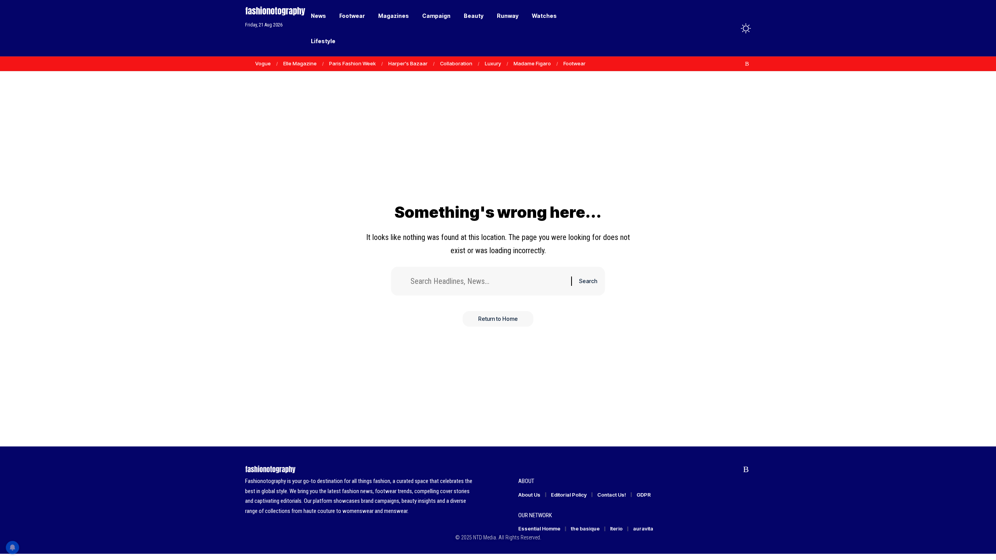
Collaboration (456, 63)
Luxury (493, 63)
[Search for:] (488, 281)
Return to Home (498, 318)
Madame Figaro (532, 63)
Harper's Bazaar (408, 63)
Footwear (574, 63)
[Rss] (747, 64)
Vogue (263, 63)
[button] (731, 28)
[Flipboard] (739, 64)
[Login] (715, 28)
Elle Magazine (300, 63)
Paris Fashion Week (352, 63)
